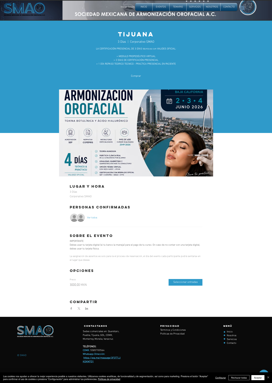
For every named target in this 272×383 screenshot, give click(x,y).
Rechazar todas (239, 377)
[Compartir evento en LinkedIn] (86, 308)
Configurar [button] (220, 377)
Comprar (136, 76)
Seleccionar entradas (185, 282)
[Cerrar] (268, 377)
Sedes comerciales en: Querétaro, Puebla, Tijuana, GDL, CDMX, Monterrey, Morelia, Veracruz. (101, 335)
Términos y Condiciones (173, 330)
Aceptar (258, 377)
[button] (242, 7)
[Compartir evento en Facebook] (71, 308)
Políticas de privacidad (109, 379)
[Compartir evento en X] (78, 308)
